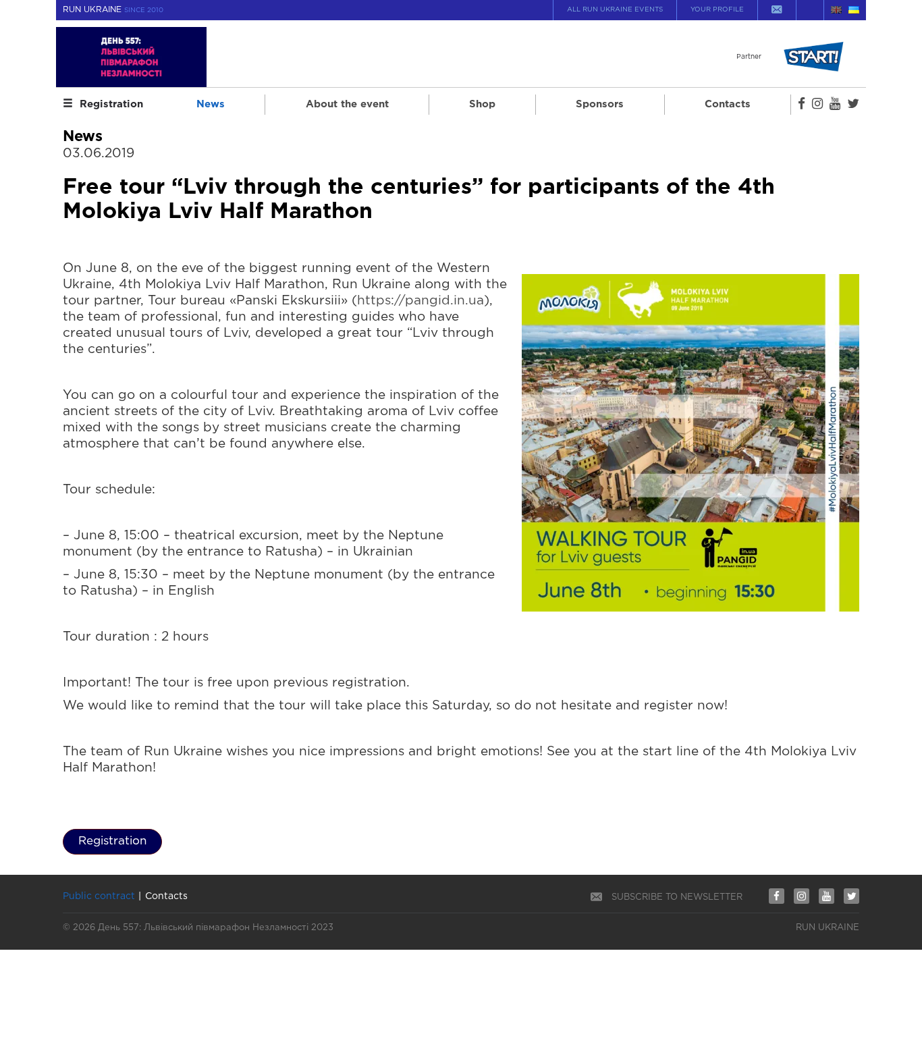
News (210, 104)
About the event (347, 104)
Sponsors (600, 104)
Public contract (99, 896)
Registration (111, 104)
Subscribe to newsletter (677, 897)
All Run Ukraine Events (615, 10)
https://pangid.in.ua (420, 300)
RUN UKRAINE (113, 10)
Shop (482, 104)
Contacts (728, 104)
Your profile (717, 10)
